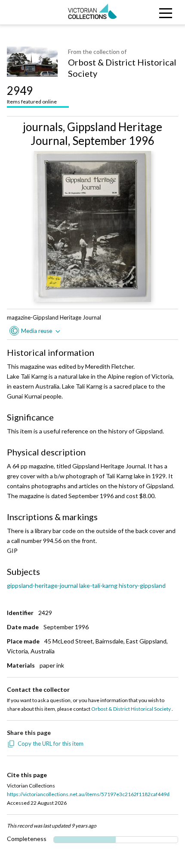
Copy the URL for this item (50, 743)
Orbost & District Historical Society (122, 67)
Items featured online (32, 94)
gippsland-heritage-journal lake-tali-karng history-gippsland (86, 585)
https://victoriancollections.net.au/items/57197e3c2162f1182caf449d (88, 794)
